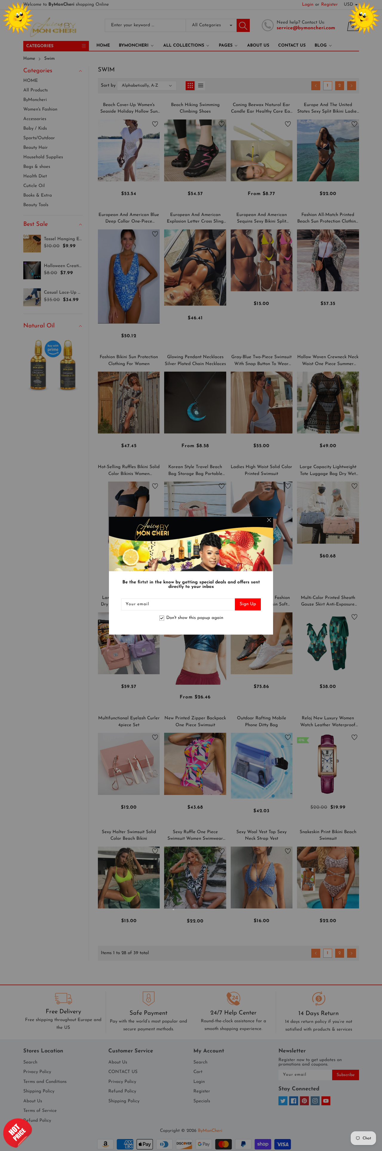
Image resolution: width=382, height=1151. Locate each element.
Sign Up (248, 604)
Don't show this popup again (194, 618)
